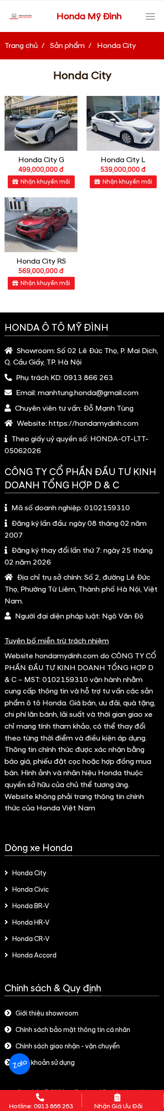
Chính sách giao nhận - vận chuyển (67, 1046)
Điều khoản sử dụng (45, 1063)
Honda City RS (41, 261)
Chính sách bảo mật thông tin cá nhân (72, 1030)
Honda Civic (30, 890)
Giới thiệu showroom (46, 1014)
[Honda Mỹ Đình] (20, 16)
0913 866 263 (88, 377)
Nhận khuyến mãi (45, 181)
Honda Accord (34, 956)
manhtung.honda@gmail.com (88, 392)
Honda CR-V (31, 939)
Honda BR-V (30, 906)
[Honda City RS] (41, 224)
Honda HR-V (31, 923)
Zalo (19, 1064)
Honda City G (41, 159)
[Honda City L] (123, 123)
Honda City (29, 873)
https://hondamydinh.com (93, 423)
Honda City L (123, 159)
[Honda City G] (41, 123)
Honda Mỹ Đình (89, 16)
